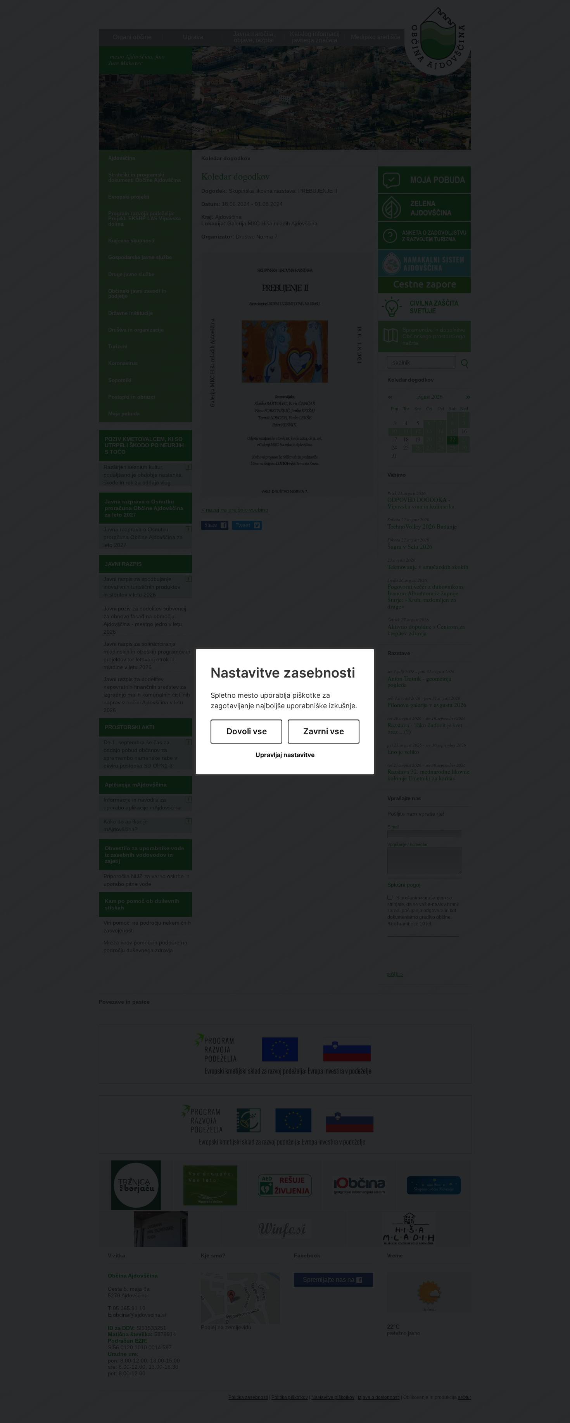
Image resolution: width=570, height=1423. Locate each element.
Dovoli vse (246, 732)
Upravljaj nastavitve (285, 755)
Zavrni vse (323, 732)
